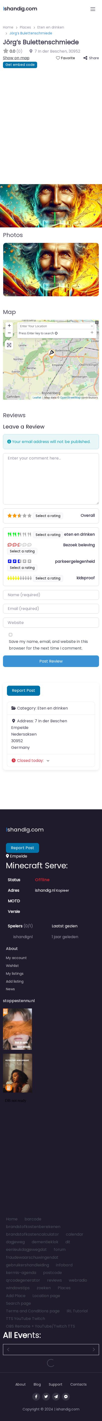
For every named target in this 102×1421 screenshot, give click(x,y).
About (20, 1384)
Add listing (15, 981)
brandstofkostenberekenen (33, 1226)
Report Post (23, 690)
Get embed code (20, 64)
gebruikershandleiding (27, 1265)
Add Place (16, 1296)
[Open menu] (93, 9)
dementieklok (45, 1242)
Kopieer (62, 890)
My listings (15, 973)
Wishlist (12, 965)
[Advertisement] (51, 121)
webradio (78, 1280)
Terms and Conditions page (33, 1311)
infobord (64, 1265)
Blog (37, 1384)
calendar (74, 1234)
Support (55, 1384)
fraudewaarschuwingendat (32, 1257)
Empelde (18, 856)
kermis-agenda (21, 1272)
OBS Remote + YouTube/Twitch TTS (40, 1326)
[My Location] (56, 333)
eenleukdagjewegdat (26, 1249)
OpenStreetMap (70, 397)
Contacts (78, 1384)
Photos (13, 235)
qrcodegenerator (23, 1280)
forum (60, 1249)
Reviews (14, 415)
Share (94, 58)
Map (9, 312)
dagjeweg (15, 1242)
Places (25, 27)
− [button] (9, 333)
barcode (33, 1219)
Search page (18, 1303)
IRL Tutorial (77, 1311)
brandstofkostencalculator (32, 1234)
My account (16, 957)
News (10, 989)
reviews (54, 1280)
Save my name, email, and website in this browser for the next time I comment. (48, 645)
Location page (46, 1296)
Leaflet (37, 397)
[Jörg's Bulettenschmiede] (51, 354)
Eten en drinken (50, 27)
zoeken (44, 1288)
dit (67, 1242)
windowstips (18, 1288)
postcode (52, 1272)
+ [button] (9, 325)
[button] (7, 206)
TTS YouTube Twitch (25, 1318)
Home (8, 27)
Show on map (16, 58)
